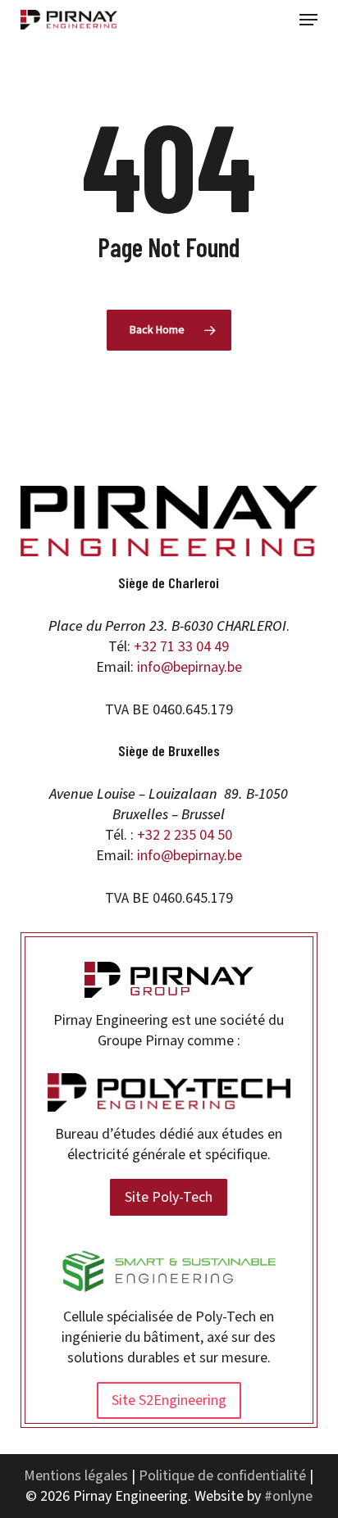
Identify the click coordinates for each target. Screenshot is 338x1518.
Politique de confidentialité (222, 1476)
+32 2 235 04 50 (184, 835)
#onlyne (288, 1496)
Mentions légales (76, 1476)
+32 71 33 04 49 (181, 647)
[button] (308, 19)
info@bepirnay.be (189, 667)
